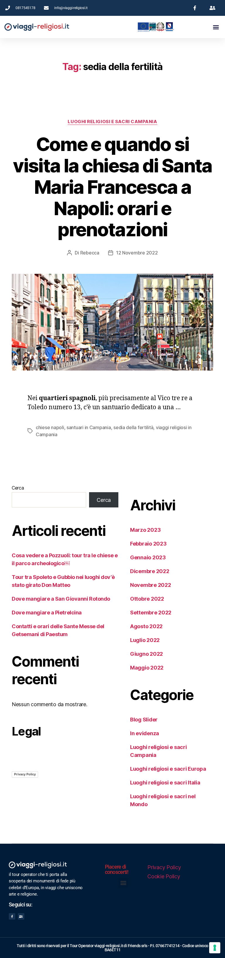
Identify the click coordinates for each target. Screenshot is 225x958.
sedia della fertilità (133, 427)
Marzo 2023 (145, 530)
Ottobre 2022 (147, 599)
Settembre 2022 (150, 612)
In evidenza (144, 733)
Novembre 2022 (150, 585)
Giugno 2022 (146, 654)
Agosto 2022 (146, 626)
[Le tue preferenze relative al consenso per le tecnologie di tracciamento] (214, 947)
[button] (216, 27)
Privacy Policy (25, 774)
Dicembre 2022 (149, 571)
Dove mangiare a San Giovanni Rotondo (61, 599)
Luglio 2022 (145, 640)
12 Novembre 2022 (137, 253)
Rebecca (89, 253)
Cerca (18, 488)
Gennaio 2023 (148, 557)
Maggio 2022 (146, 668)
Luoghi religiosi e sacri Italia (165, 782)
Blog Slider (144, 719)
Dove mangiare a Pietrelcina (47, 612)
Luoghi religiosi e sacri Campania (112, 121)
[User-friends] (21, 916)
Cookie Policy (163, 876)
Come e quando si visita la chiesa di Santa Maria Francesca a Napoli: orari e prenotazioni (112, 187)
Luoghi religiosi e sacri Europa (168, 769)
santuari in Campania (89, 427)
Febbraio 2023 (148, 544)
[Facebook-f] (12, 916)
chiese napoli (50, 427)
